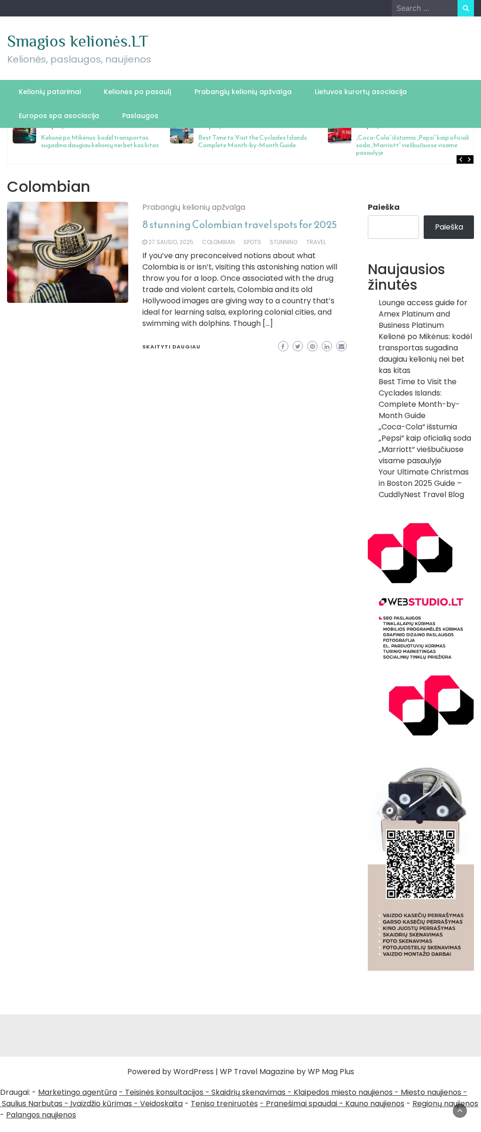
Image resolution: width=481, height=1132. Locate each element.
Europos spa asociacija (59, 115)
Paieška (384, 207)
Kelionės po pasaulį (137, 91)
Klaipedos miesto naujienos (343, 1092)
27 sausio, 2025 (171, 242)
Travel (316, 242)
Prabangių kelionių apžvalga (243, 91)
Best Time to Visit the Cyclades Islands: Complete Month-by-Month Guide (162, 141)
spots (252, 242)
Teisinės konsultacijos (164, 1092)
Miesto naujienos (431, 1092)
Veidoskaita (161, 1103)
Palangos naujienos (41, 1114)
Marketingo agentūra (77, 1092)
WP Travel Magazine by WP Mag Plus (287, 1071)
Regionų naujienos (445, 1103)
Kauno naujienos (374, 1103)
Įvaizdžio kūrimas (101, 1103)
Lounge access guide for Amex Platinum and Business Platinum (423, 314)
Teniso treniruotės (224, 1103)
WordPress (193, 1071)
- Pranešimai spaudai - (302, 1103)
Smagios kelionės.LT (77, 41)
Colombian (218, 242)
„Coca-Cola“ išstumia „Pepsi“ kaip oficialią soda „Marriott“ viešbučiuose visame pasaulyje (323, 145)
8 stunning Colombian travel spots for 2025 (239, 224)
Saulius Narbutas (32, 1103)
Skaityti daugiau (171, 346)
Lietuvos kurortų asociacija (361, 91)
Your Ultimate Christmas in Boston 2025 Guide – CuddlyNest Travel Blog (424, 483)
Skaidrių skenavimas (248, 1092)
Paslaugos (140, 115)
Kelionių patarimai (50, 91)
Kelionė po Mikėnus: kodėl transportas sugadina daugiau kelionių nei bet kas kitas (425, 353)
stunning (284, 242)
